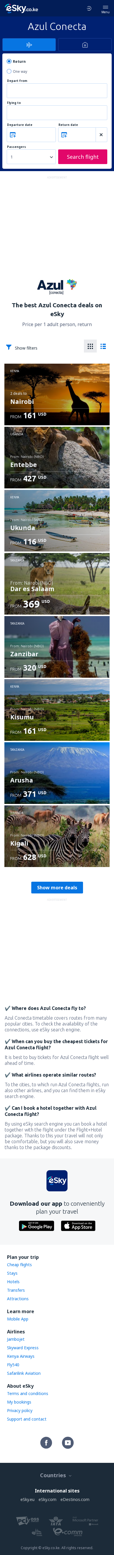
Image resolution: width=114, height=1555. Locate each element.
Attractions (18, 1298)
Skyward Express (23, 1347)
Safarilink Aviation (24, 1373)
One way (20, 71)
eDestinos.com (75, 1499)
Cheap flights (19, 1264)
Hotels (13, 1281)
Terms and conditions (27, 1393)
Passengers (16, 147)
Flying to (14, 103)
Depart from (17, 81)
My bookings (19, 1402)
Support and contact (26, 1419)
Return (19, 61)
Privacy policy (19, 1410)
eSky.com (47, 1499)
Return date (68, 125)
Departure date (19, 125)
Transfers (16, 1290)
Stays (12, 1273)
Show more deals (57, 887)
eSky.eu (27, 1499)
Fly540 (13, 1364)
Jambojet (16, 1339)
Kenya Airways (20, 1356)
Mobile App (17, 1319)
